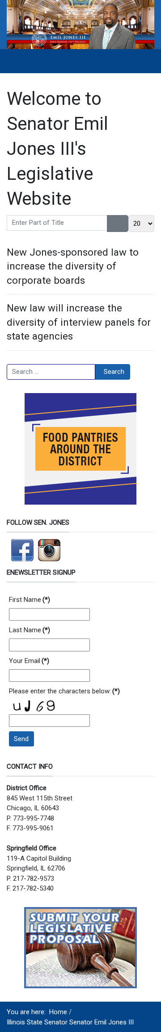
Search (114, 372)
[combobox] (51, 372)
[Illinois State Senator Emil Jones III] (80, 24)
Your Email (29, 661)
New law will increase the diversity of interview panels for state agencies (79, 322)
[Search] (112, 223)
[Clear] (123, 223)
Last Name (29, 630)
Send (21, 739)
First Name (29, 600)
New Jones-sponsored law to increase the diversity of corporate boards (73, 266)
